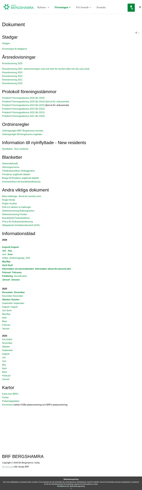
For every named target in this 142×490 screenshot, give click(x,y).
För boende (82, 7)
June (10, 254)
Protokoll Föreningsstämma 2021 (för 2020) (23, 116)
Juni (4, 254)
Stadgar (6, 43)
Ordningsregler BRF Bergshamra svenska (22, 130)
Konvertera (7, 405)
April (4, 265)
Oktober (6, 299)
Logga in (133, 7)
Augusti (6, 247)
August (15, 247)
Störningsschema (10, 167)
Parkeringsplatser (10, 401)
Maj (4, 261)
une (10, 310)
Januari (6, 279)
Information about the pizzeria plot (53, 269)
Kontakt (101, 7)
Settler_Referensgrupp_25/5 (16, 258)
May (8, 261)
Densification (20, 276)
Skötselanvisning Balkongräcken (18, 211)
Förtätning (7, 276)
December (7, 292)
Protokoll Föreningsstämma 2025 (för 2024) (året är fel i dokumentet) (35, 101)
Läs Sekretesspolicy (75, 486)
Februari (6, 272)
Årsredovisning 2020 (12, 83)
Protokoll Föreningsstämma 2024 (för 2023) (23, 105)
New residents (21, 149)
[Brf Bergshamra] (18, 7)
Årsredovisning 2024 (12, 69)
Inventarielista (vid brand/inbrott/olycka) (21, 181)
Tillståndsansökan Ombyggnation (18, 171)
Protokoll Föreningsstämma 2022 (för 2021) (23, 112)
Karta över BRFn (10, 394)
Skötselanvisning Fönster (14, 214)
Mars (4, 321)
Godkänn (61, 486)
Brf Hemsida (7, 466)
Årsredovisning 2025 (12, 63)
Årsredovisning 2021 (12, 80)
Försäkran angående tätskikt (16, 174)
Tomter (5, 397)
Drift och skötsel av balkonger (16, 207)
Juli (4, 251)
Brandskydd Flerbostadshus (16, 218)
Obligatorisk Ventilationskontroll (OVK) (21, 225)
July (9, 251)
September (7, 303)
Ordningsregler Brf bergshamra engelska (22, 134)
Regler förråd (8, 200)
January (15, 279)
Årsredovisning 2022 (12, 76)
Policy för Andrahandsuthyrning (17, 221)
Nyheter (42, 7)
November (7, 296)
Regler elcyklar (9, 203)
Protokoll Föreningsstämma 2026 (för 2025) (23, 98)
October (15, 299)
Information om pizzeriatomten (18, 269)
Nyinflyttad (7, 149)
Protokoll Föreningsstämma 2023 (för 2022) (23, 109)
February (17, 272)
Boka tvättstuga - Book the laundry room (21, 196)
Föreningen (61, 7)
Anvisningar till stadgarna (14, 49)
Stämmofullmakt (10, 163)
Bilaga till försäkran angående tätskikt (20, 178)
